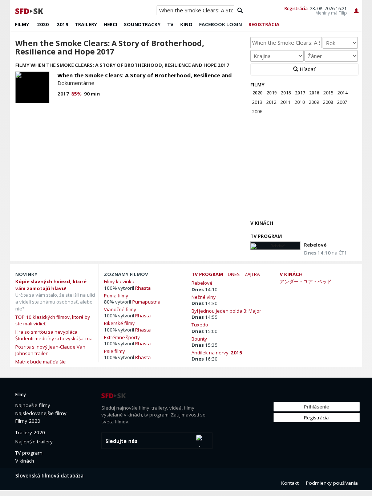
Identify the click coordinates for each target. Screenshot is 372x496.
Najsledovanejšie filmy (40, 413)
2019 (62, 24)
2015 (328, 93)
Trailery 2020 (30, 432)
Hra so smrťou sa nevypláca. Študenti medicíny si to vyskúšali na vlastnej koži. (54, 339)
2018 (286, 93)
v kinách (291, 274)
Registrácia (296, 8)
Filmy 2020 (27, 421)
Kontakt (290, 483)
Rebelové (315, 244)
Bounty (200, 339)
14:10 (204, 289)
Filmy (22, 24)
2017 (300, 93)
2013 (257, 102)
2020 (43, 24)
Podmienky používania (332, 483)
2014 (342, 93)
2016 (314, 93)
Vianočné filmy (120, 309)
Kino (186, 24)
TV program (266, 236)
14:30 (204, 303)
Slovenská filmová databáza (49, 475)
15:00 (204, 331)
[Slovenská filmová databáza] (29, 10)
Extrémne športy (122, 337)
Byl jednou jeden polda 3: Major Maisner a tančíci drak (226, 311)
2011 (285, 102)
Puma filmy (116, 295)
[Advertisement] (303, 168)
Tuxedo (200, 324)
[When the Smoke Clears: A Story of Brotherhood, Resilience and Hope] (32, 87)
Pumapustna (146, 301)
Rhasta (143, 288)
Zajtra (252, 274)
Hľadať (306, 69)
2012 (271, 102)
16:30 (204, 358)
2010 (300, 102)
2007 (342, 102)
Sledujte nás (121, 441)
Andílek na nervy (216, 352)
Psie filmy (114, 351)
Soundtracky (142, 24)
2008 (328, 102)
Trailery (86, 24)
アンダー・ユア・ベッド (306, 281)
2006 (257, 112)
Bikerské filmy (119, 323)
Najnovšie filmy (32, 405)
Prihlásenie (316, 406)
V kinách (261, 223)
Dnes (234, 274)
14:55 (204, 317)
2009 (314, 102)
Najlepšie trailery (34, 441)
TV (170, 24)
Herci (110, 24)
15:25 (204, 345)
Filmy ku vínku (119, 281)
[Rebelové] (275, 245)
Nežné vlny (204, 297)
